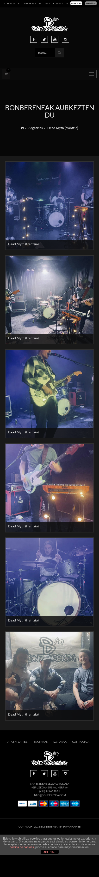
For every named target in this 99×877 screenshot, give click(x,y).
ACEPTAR (49, 852)
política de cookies (22, 847)
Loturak (44, 3)
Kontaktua (60, 3)
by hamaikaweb (70, 826)
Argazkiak (35, 128)
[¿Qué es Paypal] (22, 803)
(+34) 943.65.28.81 (49, 791)
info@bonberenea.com (49, 795)
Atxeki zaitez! (12, 3)
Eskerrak (30, 3)
